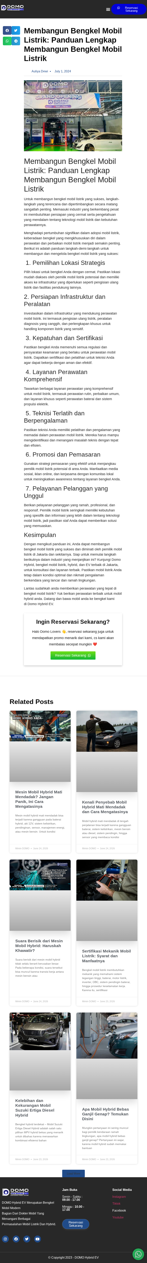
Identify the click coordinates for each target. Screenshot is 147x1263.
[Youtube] (37, 1239)
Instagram (119, 1196)
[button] (108, 9)
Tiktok (116, 1203)
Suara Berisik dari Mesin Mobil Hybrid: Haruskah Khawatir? (39, 946)
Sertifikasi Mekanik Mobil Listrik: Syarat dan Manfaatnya (106, 956)
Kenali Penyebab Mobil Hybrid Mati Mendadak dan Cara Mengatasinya (105, 807)
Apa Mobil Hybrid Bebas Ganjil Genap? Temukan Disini (105, 1114)
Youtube (118, 1217)
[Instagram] (5, 1239)
